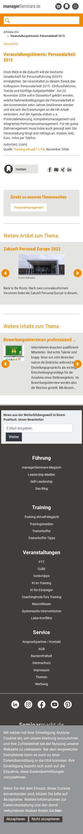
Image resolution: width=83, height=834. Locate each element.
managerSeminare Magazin (41, 467)
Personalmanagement (28, 207)
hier (58, 810)
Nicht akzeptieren (46, 819)
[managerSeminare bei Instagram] (28, 704)
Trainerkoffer (41, 531)
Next (77, 273)
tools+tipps (41, 576)
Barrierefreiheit (41, 656)
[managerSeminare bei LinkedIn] (15, 704)
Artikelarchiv (11, 32)
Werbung (41, 684)
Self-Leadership (41, 481)
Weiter (14, 437)
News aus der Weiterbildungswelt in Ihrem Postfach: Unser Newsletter (34, 417)
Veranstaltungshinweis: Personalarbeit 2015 (37, 36)
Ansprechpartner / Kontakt (41, 642)
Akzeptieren (15, 819)
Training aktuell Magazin (41, 517)
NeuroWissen (41, 604)
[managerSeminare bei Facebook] (41, 704)
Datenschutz (42, 663)
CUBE (42, 569)
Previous (5, 273)
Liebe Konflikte (41, 618)
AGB (41, 649)
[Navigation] (76, 6)
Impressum (41, 670)
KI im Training (41, 583)
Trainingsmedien (41, 524)
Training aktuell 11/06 (29, 149)
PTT (41, 562)
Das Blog (41, 488)
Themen (41, 677)
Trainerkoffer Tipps (41, 538)
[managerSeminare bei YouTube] (54, 704)
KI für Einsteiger (41, 590)
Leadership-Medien (41, 474)
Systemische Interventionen (41, 611)
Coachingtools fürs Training (41, 597)
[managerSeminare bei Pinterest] (68, 704)
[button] (20, 169)
